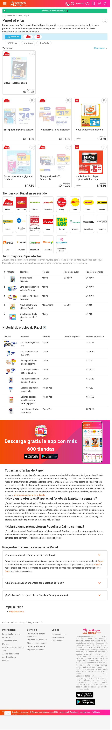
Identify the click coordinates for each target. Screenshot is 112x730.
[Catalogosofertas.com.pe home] (18, 3)
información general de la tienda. (29, 495)
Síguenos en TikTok (35, 650)
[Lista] (99, 3)
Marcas (5, 644)
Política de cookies (21, 715)
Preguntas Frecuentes (11, 634)
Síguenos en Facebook (37, 640)
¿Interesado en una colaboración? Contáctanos (60, 637)
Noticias (5, 660)
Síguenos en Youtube (36, 646)
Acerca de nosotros (10, 654)
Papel (100, 561)
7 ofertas (7, 48)
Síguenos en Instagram (37, 643)
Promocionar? (8, 637)
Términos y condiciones (80, 712)
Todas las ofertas (14, 16)
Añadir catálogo (9, 657)
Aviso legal (64, 712)
